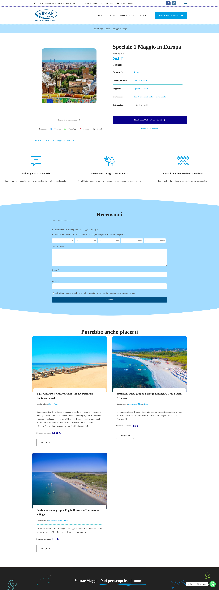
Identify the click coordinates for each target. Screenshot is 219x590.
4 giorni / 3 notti (141, 88)
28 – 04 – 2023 (140, 80)
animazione (132, 404)
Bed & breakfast (141, 97)
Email (55, 281)
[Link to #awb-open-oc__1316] (185, 3)
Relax (56, 404)
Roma (136, 72)
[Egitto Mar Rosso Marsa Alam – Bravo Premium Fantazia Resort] (69, 338)
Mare (50, 404)
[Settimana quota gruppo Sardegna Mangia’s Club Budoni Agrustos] (149, 338)
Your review (58, 246)
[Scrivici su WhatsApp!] (213, 584)
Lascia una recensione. (149, 129)
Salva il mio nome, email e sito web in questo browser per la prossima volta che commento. (95, 293)
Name (55, 270)
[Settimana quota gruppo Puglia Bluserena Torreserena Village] (69, 454)
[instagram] (174, 3)
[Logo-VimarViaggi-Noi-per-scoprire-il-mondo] (46, 10)
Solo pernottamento (157, 97)
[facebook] (168, 3)
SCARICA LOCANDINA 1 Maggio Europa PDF (53, 140)
